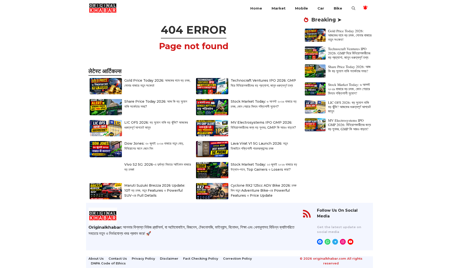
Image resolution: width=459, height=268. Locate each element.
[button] (353, 8)
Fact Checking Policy (200, 258)
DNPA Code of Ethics (108, 263)
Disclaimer (169, 258)
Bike (338, 8)
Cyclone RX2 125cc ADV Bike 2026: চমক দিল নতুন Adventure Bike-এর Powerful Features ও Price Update (263, 190)
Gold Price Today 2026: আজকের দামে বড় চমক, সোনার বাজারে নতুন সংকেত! (350, 35)
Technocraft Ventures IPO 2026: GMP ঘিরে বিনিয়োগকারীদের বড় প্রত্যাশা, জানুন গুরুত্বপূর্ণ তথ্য (349, 53)
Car (320, 8)
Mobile (301, 8)
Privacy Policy (143, 258)
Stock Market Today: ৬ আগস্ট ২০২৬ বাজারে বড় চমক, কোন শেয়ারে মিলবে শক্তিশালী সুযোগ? (349, 88)
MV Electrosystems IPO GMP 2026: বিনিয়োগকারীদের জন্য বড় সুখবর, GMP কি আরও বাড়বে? (349, 124)
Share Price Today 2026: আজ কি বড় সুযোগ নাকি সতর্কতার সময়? (349, 68)
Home (256, 8)
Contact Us (118, 258)
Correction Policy (237, 258)
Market (278, 8)
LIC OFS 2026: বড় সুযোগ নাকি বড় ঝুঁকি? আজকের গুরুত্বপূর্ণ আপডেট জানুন (349, 106)
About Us (96, 258)
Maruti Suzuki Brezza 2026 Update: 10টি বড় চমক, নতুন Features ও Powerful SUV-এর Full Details (154, 190)
